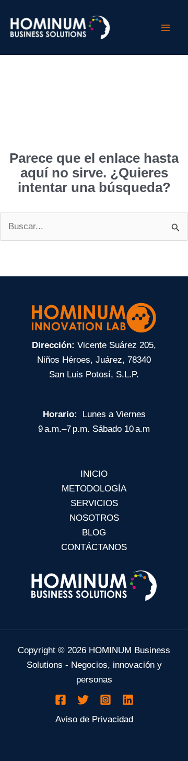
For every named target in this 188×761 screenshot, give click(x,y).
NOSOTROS (94, 518)
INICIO (94, 474)
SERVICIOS (94, 503)
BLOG (94, 533)
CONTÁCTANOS (94, 547)
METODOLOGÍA (94, 489)
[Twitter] (83, 700)
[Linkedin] (128, 700)
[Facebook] (60, 700)
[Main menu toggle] (166, 28)
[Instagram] (105, 700)
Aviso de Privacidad (94, 719)
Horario (58, 414)
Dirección (52, 345)
